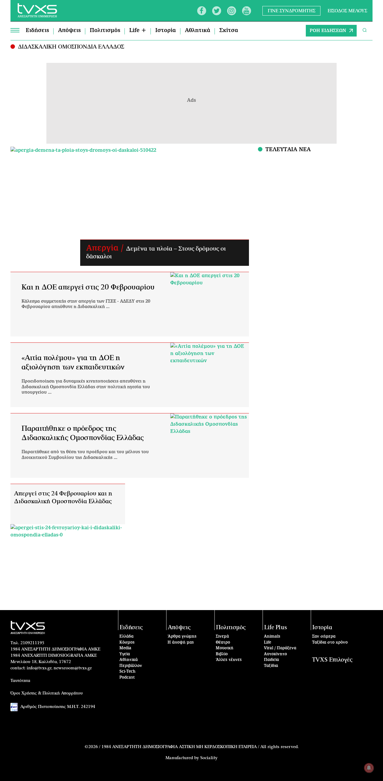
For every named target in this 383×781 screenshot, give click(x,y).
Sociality (209, 758)
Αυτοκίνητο (275, 654)
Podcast (127, 678)
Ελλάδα (126, 637)
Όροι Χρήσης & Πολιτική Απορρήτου (46, 693)
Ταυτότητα (20, 681)
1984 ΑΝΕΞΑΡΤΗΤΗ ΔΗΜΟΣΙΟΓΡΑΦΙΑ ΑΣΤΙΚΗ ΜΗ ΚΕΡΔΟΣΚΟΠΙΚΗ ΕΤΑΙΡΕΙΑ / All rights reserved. (200, 747)
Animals (272, 637)
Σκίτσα (228, 30)
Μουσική (224, 648)
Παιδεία (271, 660)
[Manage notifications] (369, 768)
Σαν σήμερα (323, 637)
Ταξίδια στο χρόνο (330, 642)
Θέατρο (223, 642)
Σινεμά (222, 637)
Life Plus (275, 627)
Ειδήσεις (37, 30)
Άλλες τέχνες (229, 660)
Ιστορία (165, 30)
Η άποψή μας (181, 642)
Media (125, 648)
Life (267, 642)
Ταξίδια (271, 666)
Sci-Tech (127, 672)
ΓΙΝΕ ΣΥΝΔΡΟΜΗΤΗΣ (291, 10)
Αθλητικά (197, 30)
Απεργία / (106, 248)
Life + (137, 30)
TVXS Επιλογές (332, 660)
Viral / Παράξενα (280, 648)
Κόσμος (127, 642)
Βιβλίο (222, 654)
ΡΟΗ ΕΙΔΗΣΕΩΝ (328, 30)
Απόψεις (69, 30)
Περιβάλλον (130, 666)
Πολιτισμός (105, 30)
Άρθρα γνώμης (182, 637)
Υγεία (124, 654)
